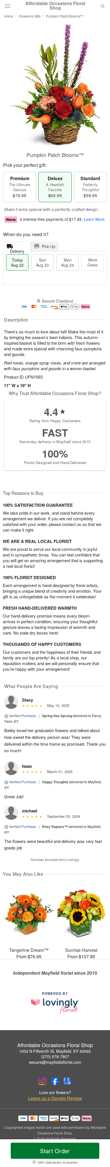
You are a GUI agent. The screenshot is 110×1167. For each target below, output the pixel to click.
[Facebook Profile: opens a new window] (55, 1081)
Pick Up (48, 246)
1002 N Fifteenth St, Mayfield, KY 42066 (55, 1051)
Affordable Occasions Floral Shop (55, 5)
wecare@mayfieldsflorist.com (55, 1062)
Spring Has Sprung (57, 715)
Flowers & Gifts (30, 16)
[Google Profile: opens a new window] (67, 1081)
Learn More (94, 219)
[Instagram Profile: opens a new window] (43, 1081)
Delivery (17, 249)
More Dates (92, 262)
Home (8, 16)
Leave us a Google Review (55, 1098)
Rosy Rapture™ (55, 826)
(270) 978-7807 (55, 1056)
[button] (98, 1154)
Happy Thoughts (55, 781)
